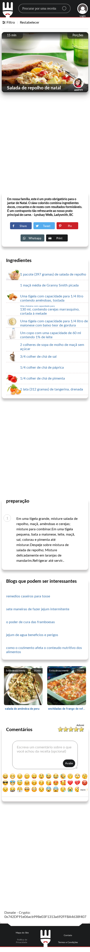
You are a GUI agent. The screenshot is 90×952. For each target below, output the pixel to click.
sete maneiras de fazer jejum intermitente (37, 609)
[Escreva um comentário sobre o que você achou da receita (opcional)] (45, 755)
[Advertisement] (45, 146)
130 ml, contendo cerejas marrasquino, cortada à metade (50, 310)
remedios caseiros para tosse (28, 596)
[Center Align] (65, 6)
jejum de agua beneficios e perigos (32, 635)
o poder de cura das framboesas (30, 622)
